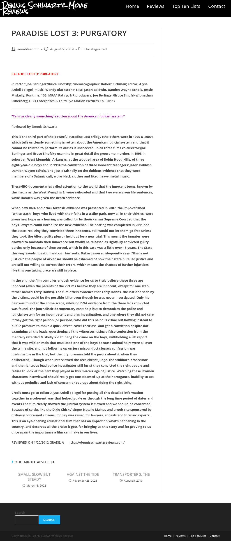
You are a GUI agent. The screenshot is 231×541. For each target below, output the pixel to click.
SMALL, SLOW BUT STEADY (34, 477)
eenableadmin (28, 49)
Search (20, 512)
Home (132, 6)
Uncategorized (95, 49)
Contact (216, 6)
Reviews (156, 6)
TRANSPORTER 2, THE (131, 474)
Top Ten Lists (186, 6)
